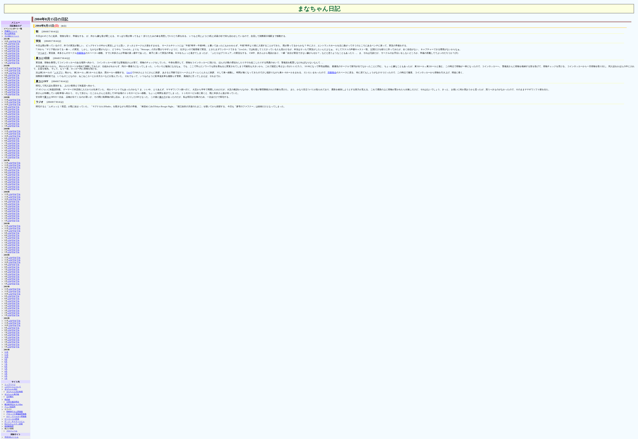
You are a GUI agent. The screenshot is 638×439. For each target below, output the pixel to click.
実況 (38, 41)
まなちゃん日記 (10, 389)
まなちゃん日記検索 (14, 392)
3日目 (43, 58)
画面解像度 (9, 426)
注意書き (10, 397)
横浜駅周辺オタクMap (13, 404)
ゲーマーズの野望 (11, 419)
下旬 (18, 41)
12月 (6, 352)
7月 (5, 364)
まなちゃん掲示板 (11, 394)
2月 (5, 376)
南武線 (7, 399)
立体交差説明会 (12, 402)
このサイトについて (12, 387)
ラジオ (39, 102)
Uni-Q (129, 72)
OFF (42, 81)
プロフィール (11, 431)
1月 (5, 378)
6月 (5, 366)
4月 (5, 371)
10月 (6, 357)
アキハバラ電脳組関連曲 (16, 414)
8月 (5, 362)
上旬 (10, 41)
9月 (5, 359)
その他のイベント (11, 36)
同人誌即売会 (9, 33)
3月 (5, 374)
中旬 (14, 41)
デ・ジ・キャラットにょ (14, 421)
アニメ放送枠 (9, 407)
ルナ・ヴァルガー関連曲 (16, 416)
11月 (6, 355)
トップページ (9, 384)
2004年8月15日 (44, 25)
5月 (5, 369)
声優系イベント (10, 31)
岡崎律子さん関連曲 (14, 412)
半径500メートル (11, 437)
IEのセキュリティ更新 (13, 424)
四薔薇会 (81, 53)
